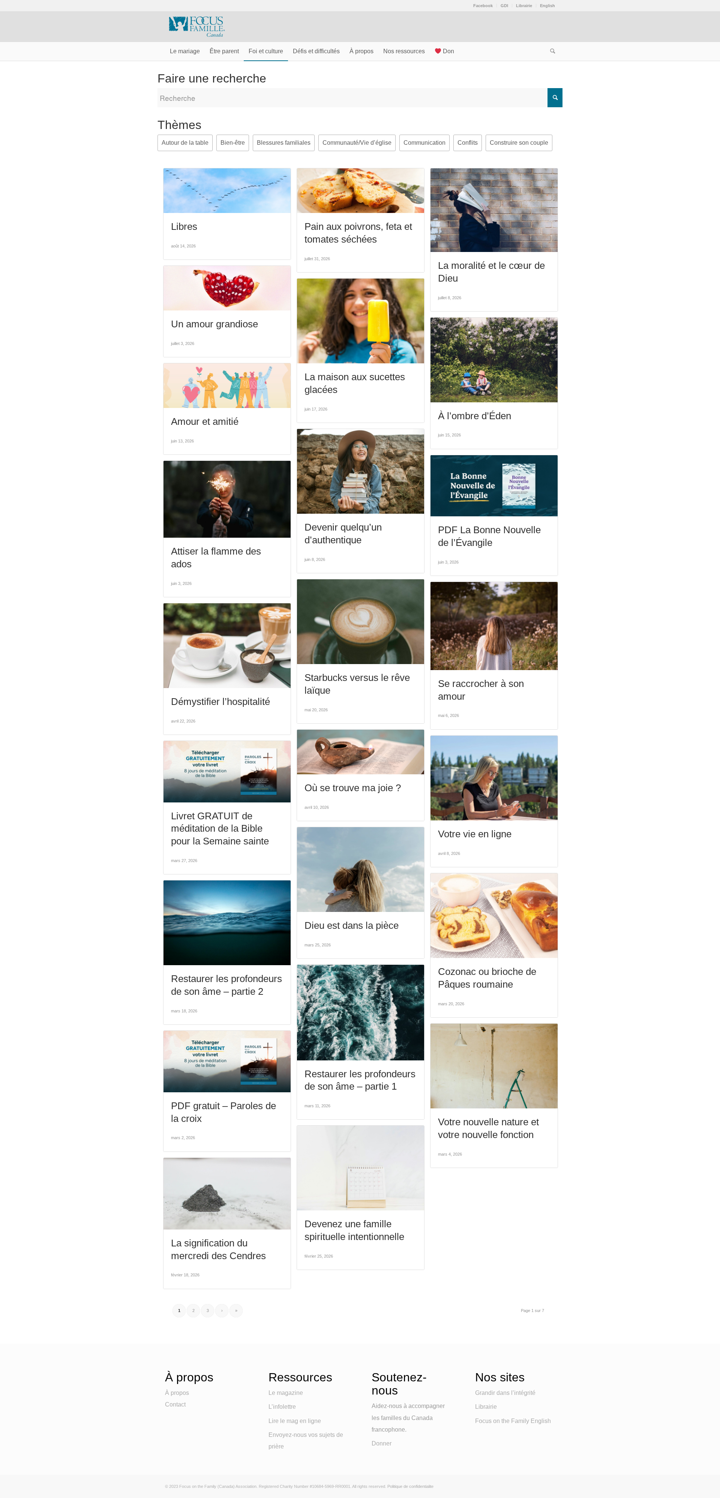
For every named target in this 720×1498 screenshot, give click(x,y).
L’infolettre (282, 1407)
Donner (382, 1443)
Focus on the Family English (513, 1421)
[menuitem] (483, 5)
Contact (175, 1404)
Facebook (483, 5)
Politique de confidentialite (410, 1486)
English (547, 5)
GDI (504, 5)
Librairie (524, 5)
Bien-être (232, 142)
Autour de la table (185, 142)
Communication (425, 142)
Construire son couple (519, 142)
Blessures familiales (283, 142)
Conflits (468, 142)
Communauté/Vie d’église (357, 142)
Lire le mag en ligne (294, 1421)
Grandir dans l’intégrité (505, 1393)
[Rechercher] (550, 51)
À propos (177, 1393)
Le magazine (285, 1393)
